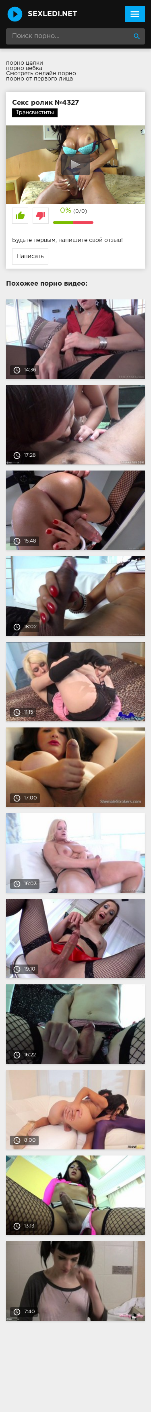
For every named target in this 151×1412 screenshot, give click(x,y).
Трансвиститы (35, 112)
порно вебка (24, 68)
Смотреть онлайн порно (41, 73)
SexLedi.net (52, 14)
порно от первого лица (39, 78)
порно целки (24, 63)
